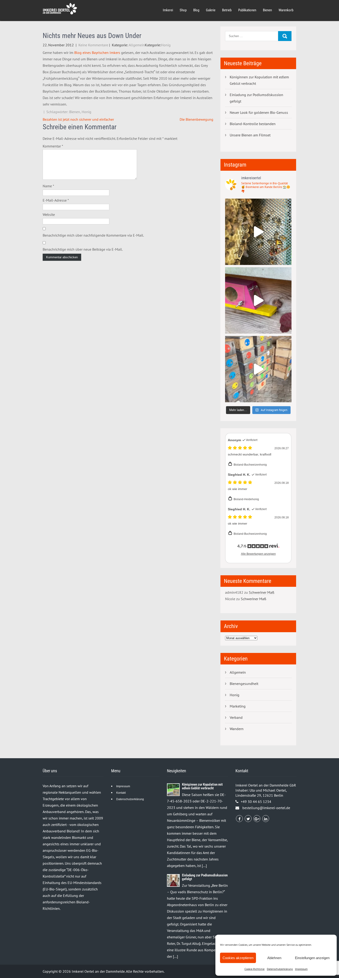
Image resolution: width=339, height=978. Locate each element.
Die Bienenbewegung (196, 119)
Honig (166, 45)
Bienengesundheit (244, 683)
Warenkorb (286, 10)
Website (49, 214)
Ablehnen (274, 958)
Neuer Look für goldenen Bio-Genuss (259, 112)
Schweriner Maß (261, 592)
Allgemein (137, 45)
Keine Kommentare (93, 45)
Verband (236, 717)
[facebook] (239, 818)
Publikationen (247, 10)
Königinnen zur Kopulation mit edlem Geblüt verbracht (259, 80)
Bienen (267, 10)
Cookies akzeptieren (238, 958)
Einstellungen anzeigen (312, 958)
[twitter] (248, 818)
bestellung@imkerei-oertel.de (266, 807)
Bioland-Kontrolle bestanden (253, 123)
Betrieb (227, 10)
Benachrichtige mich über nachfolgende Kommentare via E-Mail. (93, 235)
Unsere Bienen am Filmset (250, 135)
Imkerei (168, 10)
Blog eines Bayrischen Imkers (97, 52)
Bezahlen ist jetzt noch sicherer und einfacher (78, 119)
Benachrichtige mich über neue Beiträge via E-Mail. (83, 249)
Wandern (237, 728)
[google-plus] (256, 818)
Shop (183, 10)
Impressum (301, 969)
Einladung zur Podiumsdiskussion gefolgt (256, 97)
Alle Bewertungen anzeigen (258, 553)
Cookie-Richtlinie (254, 969)
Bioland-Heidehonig (246, 499)
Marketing (238, 706)
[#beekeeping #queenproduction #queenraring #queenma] (258, 369)
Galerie (210, 10)
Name (48, 186)
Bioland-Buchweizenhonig (250, 464)
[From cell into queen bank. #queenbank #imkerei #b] (258, 232)
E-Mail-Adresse (56, 200)
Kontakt (121, 792)
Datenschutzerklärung (280, 969)
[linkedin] (265, 818)
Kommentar (53, 146)
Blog (196, 10)
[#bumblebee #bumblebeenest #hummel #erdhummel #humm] (258, 300)
